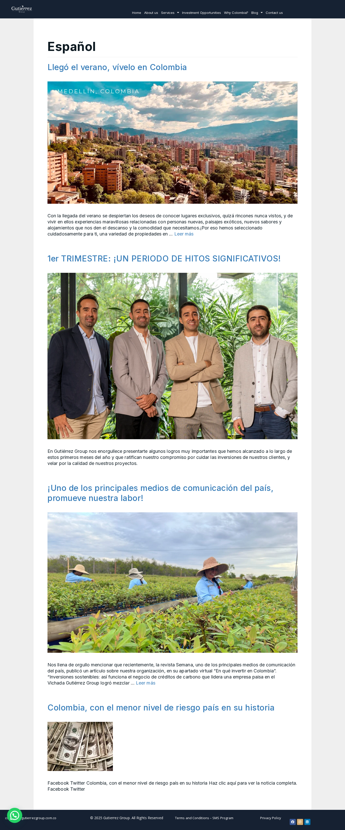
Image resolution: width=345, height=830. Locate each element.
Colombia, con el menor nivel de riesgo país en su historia (161, 708)
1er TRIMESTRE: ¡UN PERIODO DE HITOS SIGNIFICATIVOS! (164, 258)
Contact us (274, 13)
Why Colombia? (236, 13)
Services (168, 13)
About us (151, 13)
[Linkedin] (307, 822)
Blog (254, 13)
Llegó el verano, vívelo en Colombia (117, 67)
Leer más (184, 233)
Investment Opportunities (201, 13)
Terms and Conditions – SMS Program (204, 818)
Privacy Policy (270, 818)
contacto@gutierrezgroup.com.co (30, 818)
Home (136, 13)
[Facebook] (293, 822)
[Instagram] (300, 822)
